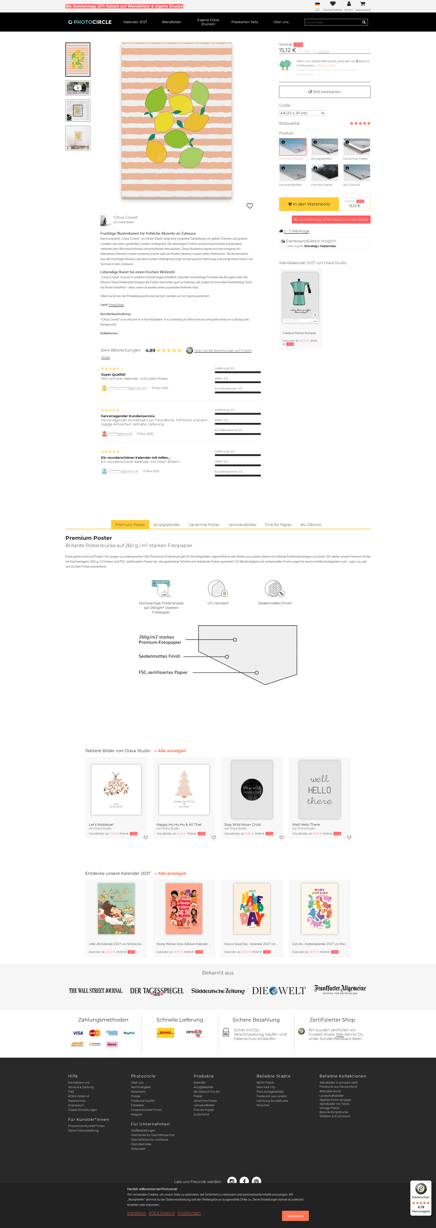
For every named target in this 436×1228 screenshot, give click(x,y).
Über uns (137, 1082)
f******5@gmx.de (120, 433)
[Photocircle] (90, 22)
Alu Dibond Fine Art (207, 1091)
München (263, 1105)
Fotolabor (137, 1105)
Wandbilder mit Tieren (335, 1104)
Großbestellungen (143, 1130)
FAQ (71, 1091)
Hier (340, 1034)
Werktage (297, 231)
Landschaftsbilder (332, 1095)
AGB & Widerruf (78, 1096)
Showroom (138, 1091)
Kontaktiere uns (78, 1082)
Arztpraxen (138, 1148)
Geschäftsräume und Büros (149, 1139)
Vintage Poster (329, 1108)
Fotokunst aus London (272, 1096)
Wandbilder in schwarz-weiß (339, 1082)
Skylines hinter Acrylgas (335, 1099)
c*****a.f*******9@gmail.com (128, 388)
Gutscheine (201, 1114)
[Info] (283, 142)
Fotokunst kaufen (143, 1100)
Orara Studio (126, 222)
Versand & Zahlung (81, 1087)
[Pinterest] (256, 1181)
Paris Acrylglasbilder (270, 1091)
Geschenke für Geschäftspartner (153, 1135)
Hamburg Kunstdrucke (272, 1100)
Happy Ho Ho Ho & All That (179, 824)
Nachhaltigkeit (141, 1087)
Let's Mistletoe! (101, 824)
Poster (198, 1096)
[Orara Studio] (105, 220)
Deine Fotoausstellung (83, 1130)
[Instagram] (233, 1181)
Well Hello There (306, 824)
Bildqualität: (289, 123)
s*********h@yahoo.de (124, 471)
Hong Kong (116, 304)
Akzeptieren (295, 1216)
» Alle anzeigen (170, 750)
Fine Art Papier (204, 1109)
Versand (323, 51)
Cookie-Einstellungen (82, 1109)
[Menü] (428, 1183)
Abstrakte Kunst (330, 1091)
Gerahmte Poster (205, 1100)
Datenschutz (77, 1100)
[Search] (364, 22)
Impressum (76, 1105)
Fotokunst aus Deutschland (338, 1086)
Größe (284, 105)
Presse (135, 1096)
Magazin (136, 1114)
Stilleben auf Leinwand (335, 1116)
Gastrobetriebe (141, 1144)
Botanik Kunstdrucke (334, 1112)
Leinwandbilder (204, 1105)
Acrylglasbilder (203, 1087)
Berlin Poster (265, 1082)
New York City (266, 1087)
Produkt (286, 133)
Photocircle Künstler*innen (86, 1126)
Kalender (200, 1082)
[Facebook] (245, 1181)
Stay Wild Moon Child (242, 824)
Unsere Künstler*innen (146, 1109)
